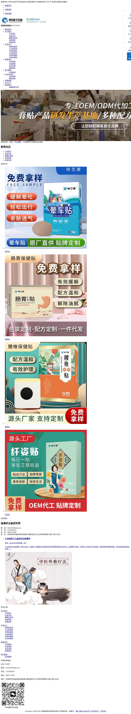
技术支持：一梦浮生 (98, 711)
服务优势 (12, 78)
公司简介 (12, 33)
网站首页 (8, 29)
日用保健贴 (13, 55)
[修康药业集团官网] (25, 24)
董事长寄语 (13, 38)
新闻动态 (8, 59)
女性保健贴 (13, 57)
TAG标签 (17, 142)
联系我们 (8, 85)
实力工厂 (8, 83)
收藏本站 (8, 5)
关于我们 (8, 31)
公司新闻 (12, 61)
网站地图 (8, 13)
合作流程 (12, 76)
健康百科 (12, 68)
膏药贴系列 (13, 46)
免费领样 (8, 9)
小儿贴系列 (13, 49)
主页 (11, 142)
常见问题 (12, 66)
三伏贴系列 (13, 53)
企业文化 (12, 36)
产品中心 (8, 44)
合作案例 (12, 72)
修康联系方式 (14, 87)
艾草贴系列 (13, 51)
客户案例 (8, 70)
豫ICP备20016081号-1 (83, 711)
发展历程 (12, 42)
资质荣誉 (12, 40)
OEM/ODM (9, 74)
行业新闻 (12, 64)
